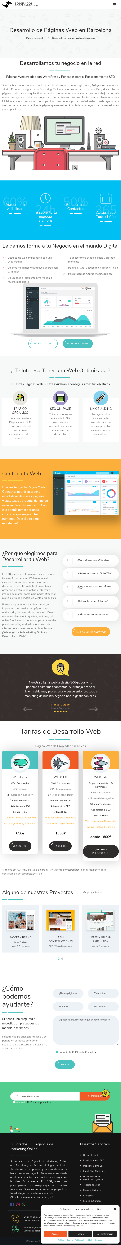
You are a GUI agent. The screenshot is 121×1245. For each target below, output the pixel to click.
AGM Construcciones (61, 939)
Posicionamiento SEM (93, 1165)
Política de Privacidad (83, 1240)
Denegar (80, 1234)
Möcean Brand (20, 937)
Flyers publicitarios (92, 1190)
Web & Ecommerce (21, 946)
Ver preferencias (105, 1234)
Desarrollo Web (90, 1155)
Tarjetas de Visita (91, 1184)
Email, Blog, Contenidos (94, 1171)
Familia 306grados (92, 1200)
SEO (51, 946)
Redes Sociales (20, 942)
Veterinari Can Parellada (100, 939)
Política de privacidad (39, 1102)
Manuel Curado (60, 704)
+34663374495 (32, 1217)
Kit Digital (88, 1195)
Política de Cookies (65, 1240)
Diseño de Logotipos (93, 1179)
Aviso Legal (97, 1240)
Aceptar (55, 1234)
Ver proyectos (91, 892)
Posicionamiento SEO (93, 1160)
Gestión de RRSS (91, 1176)
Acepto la (78, 1052)
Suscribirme (95, 1096)
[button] (115, 1209)
